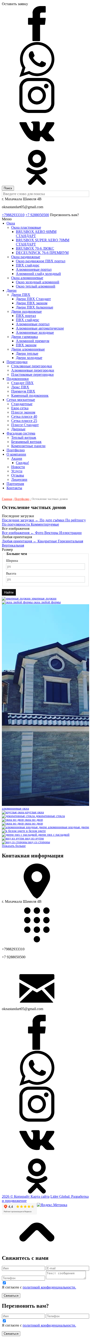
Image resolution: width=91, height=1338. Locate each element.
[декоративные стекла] (19, 816)
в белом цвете (36, 831)
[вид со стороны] (15, 842)
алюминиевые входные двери (68, 827)
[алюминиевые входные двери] (25, 827)
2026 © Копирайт (16, 1196)
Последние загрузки (20, 520)
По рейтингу (75, 520)
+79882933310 (13, 215)
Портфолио (21, 499)
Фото (39, 533)
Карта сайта (40, 1196)
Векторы (51, 533)
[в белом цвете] (14, 831)
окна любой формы (47, 602)
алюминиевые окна (15, 808)
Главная (7, 499)
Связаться (11, 1295)
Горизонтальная (70, 541)
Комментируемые (45, 524)
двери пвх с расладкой (54, 834)
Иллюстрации (70, 533)
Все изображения (18, 533)
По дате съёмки (52, 520)
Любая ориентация (19, 541)
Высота (11, 573)
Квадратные (48, 541)
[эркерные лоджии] (17, 598)
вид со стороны (39, 842)
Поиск (8, 188)
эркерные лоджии (44, 598)
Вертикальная (13, 545)
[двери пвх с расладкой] (20, 834)
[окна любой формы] (18, 602)
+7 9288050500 (37, 215)
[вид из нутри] (13, 838)
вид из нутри (34, 838)
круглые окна (34, 812)
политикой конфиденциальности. (49, 1287)
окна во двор (34, 820)
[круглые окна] (13, 812)
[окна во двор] (13, 820)
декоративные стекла (50, 816)
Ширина (12, 560)
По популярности (16, 524)
